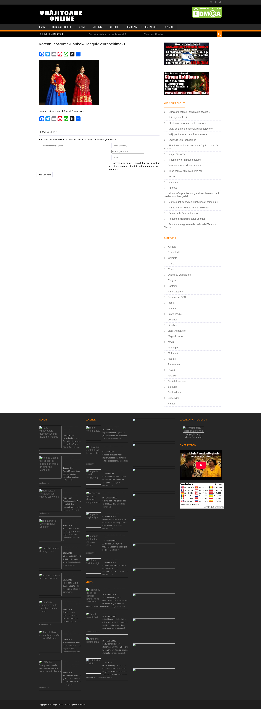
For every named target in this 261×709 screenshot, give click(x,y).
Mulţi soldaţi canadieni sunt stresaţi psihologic (193, 202)
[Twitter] (220, 2)
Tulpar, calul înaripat (154, 34)
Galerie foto (151, 27)
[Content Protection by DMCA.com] (207, 12)
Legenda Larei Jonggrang (182, 140)
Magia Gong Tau (177, 154)
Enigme (172, 280)
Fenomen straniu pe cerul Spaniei (187, 219)
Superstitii (173, 398)
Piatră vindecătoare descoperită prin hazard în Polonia (71, 429)
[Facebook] (215, 2)
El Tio (172, 176)
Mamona (173, 182)
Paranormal (132, 27)
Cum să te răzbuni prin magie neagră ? (107, 34)
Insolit (171, 303)
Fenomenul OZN (177, 297)
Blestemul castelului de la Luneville (187, 123)
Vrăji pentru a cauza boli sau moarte (188, 134)
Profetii (172, 370)
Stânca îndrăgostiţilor (111, 559)
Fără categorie (176, 291)
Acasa (42, 27)
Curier (171, 269)
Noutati (172, 359)
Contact (169, 27)
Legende (172, 319)
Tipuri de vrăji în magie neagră (185, 159)
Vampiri (172, 403)
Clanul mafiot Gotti (110, 613)
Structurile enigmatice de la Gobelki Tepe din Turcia (72, 604)
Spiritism (172, 387)
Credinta (172, 258)
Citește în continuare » (113, 439)
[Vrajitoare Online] (61, 16)
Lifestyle (172, 325)
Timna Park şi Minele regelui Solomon (189, 207)
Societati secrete (177, 381)
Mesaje (82, 27)
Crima (171, 263)
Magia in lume (175, 336)
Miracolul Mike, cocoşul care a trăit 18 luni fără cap (72, 634)
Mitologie (173, 347)
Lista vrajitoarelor (61, 27)
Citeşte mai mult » (118, 607)
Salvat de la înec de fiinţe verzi (185, 213)
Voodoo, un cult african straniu (185, 165)
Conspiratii (174, 252)
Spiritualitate (174, 392)
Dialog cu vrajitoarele (179, 275)
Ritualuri (172, 375)
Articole (114, 27)
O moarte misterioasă (111, 638)
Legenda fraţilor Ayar (110, 513)
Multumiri (97, 27)
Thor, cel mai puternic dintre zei (185, 171)
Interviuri (172, 308)
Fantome (172, 286)
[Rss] (211, 2)
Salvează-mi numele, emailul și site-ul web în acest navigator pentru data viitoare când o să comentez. (134, 166)
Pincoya (173, 187)
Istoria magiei (175, 314)
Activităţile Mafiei (109, 659)
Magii (171, 342)
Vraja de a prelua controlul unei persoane (191, 128)
